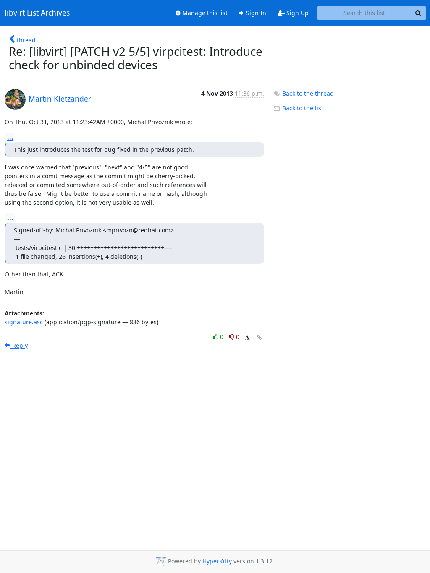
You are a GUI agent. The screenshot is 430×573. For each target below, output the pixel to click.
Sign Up (297, 13)
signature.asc (24, 322)
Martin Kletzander (60, 99)
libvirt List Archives (37, 13)
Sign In (255, 13)
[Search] (418, 13)
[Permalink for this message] (259, 337)
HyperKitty (217, 561)
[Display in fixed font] (247, 338)
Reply (19, 345)
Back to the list (302, 108)
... (10, 137)
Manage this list (204, 13)
